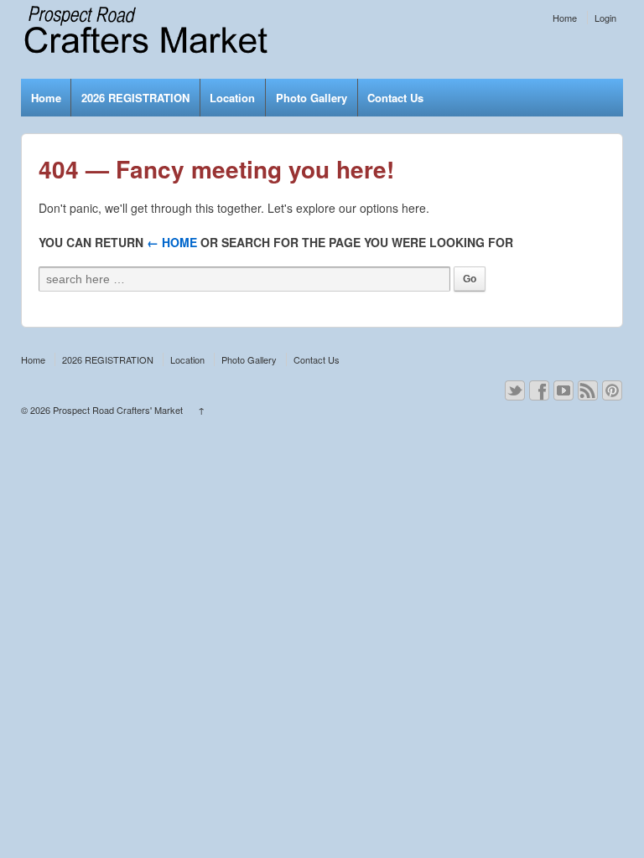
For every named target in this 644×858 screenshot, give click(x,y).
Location (232, 98)
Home (565, 17)
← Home (172, 242)
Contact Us (395, 98)
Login (605, 17)
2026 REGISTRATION (135, 98)
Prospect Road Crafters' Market (117, 409)
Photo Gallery (311, 98)
